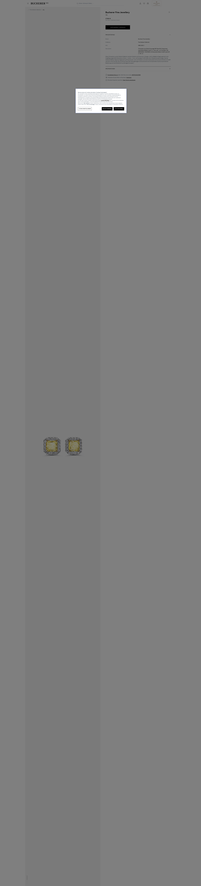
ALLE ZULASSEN (119, 108)
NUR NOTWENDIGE (107, 108)
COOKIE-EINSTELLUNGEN (85, 108)
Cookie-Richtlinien (105, 100)
